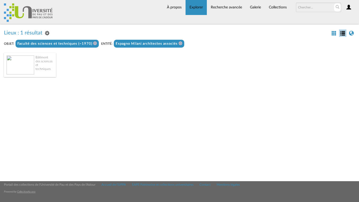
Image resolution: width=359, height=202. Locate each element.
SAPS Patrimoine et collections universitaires (162, 184)
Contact (205, 184)
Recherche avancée (226, 7)
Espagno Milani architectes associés (147, 44)
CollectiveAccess (26, 191)
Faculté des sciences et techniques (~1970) (55, 44)
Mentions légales (228, 184)
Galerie (255, 7)
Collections (278, 7)
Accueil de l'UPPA (113, 184)
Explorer (196, 7)
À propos (174, 7)
